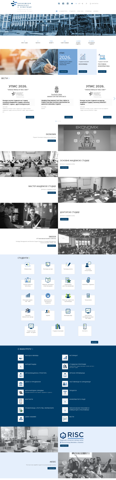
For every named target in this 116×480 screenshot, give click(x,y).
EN (76, 3)
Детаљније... (94, 342)
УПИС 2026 (80, 11)
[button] (1, 98)
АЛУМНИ (96, 11)
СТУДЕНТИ (72, 11)
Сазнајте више (63, 71)
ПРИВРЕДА (88, 11)
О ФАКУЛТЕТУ (63, 11)
